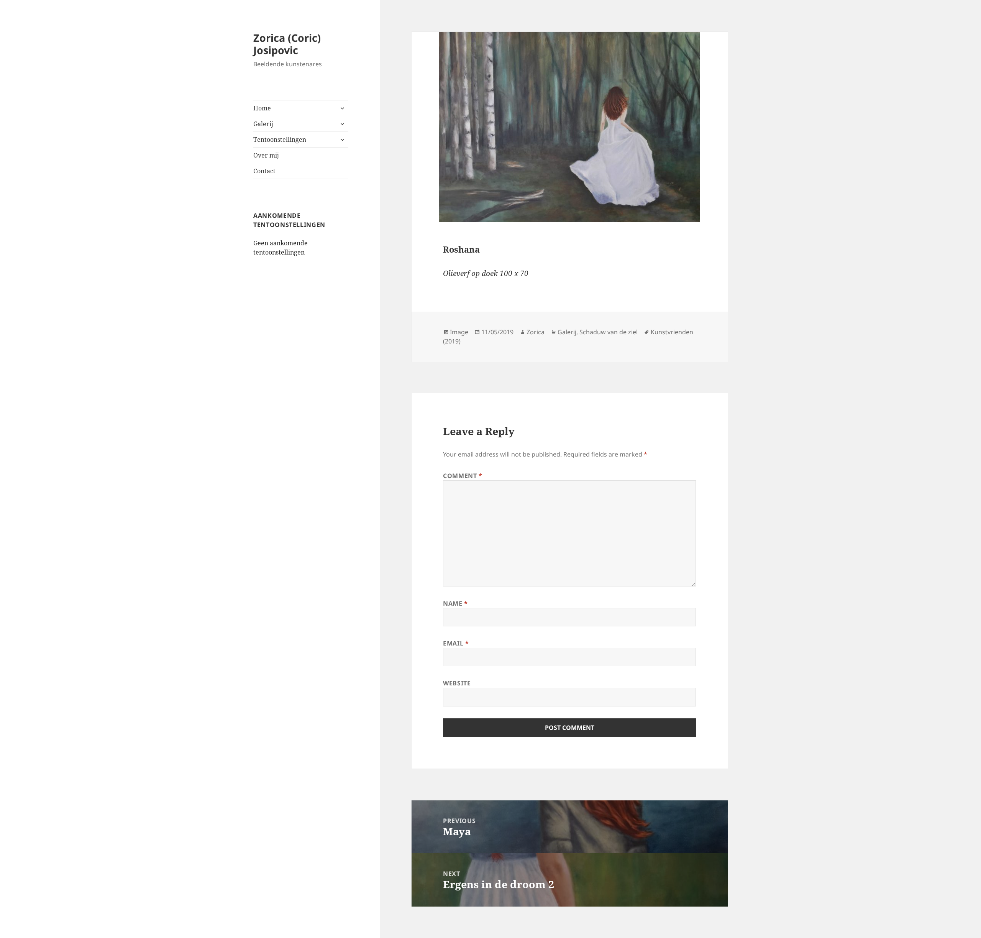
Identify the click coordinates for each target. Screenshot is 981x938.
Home (262, 108)
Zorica (536, 332)
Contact (264, 171)
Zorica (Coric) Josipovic (287, 44)
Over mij (266, 155)
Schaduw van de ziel (608, 332)
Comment (462, 475)
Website (457, 683)
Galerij (263, 124)
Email (456, 643)
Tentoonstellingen (279, 139)
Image (459, 332)
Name (455, 603)
